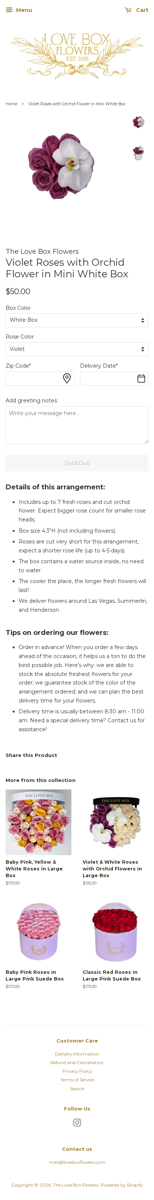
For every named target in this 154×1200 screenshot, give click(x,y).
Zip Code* (18, 365)
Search (77, 1088)
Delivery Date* (99, 365)
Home (11, 104)
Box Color (18, 308)
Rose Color (20, 336)
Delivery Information (77, 1054)
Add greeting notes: (32, 400)
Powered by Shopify (122, 1185)
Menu (23, 10)
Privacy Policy (77, 1071)
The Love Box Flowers (75, 1185)
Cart (141, 10)
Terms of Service (77, 1079)
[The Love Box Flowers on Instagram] (77, 1124)
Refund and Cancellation (77, 1062)
